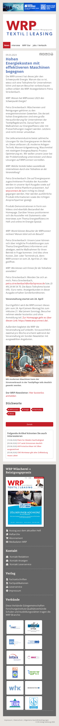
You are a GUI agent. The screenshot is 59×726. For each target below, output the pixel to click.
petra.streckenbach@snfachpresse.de (25, 283)
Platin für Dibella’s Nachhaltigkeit (30, 440)
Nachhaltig (38, 409)
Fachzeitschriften (18, 579)
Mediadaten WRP (18, 541)
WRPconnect (13, 409)
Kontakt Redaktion (19, 556)
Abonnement (16, 538)
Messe (11, 414)
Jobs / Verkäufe (40, 45)
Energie (26, 409)
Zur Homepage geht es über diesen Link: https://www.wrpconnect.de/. (29, 319)
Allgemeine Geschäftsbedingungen (36, 720)
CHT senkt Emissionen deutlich (29, 443)
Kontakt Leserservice (20, 564)
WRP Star (26, 45)
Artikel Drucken (51, 55)
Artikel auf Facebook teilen (41, 55)
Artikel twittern (43, 55)
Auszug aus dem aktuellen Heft (25, 530)
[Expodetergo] (29, 10)
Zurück (29, 424)
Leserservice (15, 586)
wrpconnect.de (13, 190)
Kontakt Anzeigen (19, 560)
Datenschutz (18, 720)
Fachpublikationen (18, 583)
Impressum (15, 590)
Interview (16, 45)
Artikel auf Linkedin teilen (46, 55)
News (6, 45)
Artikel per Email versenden (49, 55)
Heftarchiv (14, 534)
